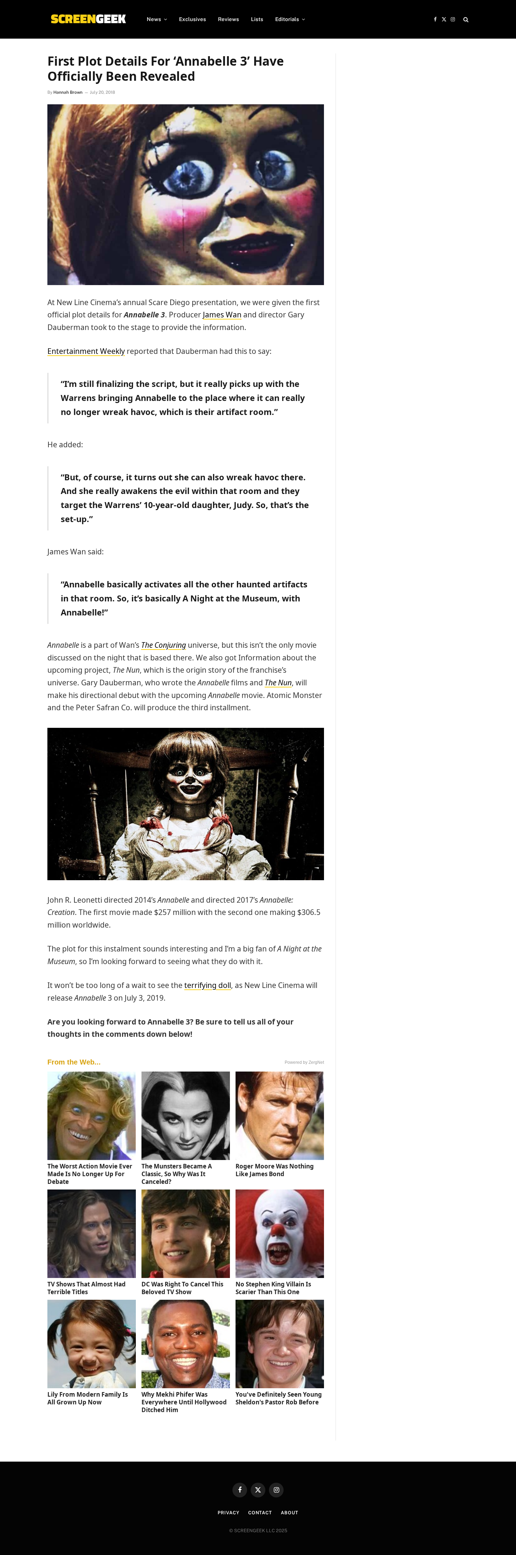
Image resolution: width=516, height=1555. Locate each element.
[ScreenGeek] (87, 19)
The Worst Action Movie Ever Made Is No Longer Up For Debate (89, 1174)
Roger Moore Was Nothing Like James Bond (275, 1170)
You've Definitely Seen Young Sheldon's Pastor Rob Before (279, 1398)
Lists (257, 19)
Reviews (228, 19)
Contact (260, 1512)
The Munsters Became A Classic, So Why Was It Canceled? (176, 1174)
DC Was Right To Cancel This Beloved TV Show (182, 1288)
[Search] (465, 19)
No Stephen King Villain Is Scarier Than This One (273, 1288)
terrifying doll (207, 985)
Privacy (228, 1512)
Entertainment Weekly (86, 351)
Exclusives (192, 19)
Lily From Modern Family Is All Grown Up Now (87, 1398)
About (289, 1512)
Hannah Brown (67, 92)
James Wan (222, 314)
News (154, 19)
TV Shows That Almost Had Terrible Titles (86, 1288)
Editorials (287, 19)
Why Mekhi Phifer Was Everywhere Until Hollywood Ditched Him (184, 1402)
